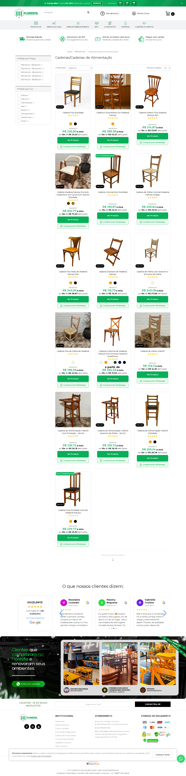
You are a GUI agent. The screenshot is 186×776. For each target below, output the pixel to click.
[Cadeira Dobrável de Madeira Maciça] (112, 250)
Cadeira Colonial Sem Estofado (113, 192)
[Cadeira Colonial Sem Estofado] (112, 171)
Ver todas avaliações (35, 618)
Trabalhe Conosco (63, 742)
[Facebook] (27, 727)
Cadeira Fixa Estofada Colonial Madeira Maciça (73, 511)
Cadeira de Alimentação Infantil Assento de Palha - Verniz (112, 431)
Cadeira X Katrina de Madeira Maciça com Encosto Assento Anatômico (112, 354)
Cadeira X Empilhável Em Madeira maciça (112, 113)
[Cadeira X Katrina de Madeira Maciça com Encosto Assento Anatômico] (112, 330)
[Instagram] (33, 727)
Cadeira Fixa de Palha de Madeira (73, 351)
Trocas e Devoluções (64, 739)
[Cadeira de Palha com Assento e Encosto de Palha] (152, 250)
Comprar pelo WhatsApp (74, 147)
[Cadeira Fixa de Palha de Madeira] (73, 330)
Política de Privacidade (41, 756)
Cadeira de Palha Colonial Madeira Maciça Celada (152, 193)
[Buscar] (88, 12)
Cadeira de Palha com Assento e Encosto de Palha (152, 272)
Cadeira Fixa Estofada (73, 112)
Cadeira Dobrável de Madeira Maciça (113, 272)
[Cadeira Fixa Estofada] (73, 91)
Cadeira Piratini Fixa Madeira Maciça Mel (152, 113)
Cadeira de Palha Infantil (152, 351)
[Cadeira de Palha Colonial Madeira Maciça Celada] (152, 171)
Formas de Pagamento (65, 732)
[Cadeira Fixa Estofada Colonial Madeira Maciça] (73, 489)
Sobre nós (59, 721)
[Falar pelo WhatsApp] (181, 759)
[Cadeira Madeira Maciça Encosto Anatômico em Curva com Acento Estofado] (73, 171)
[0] (168, 13)
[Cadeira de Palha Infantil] (152, 330)
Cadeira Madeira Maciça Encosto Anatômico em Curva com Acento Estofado (73, 195)
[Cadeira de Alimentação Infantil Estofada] (152, 409)
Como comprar (62, 728)
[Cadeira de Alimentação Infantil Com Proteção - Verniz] (73, 409)
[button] (93, 3)
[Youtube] (38, 727)
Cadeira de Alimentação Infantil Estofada (152, 431)
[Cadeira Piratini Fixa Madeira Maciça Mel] (152, 91)
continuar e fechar (162, 755)
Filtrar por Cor (26, 89)
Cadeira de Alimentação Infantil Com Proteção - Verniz (73, 431)
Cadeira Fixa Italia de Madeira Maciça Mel (73, 272)
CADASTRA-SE (153, 704)
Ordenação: (60, 68)
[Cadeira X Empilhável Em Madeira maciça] (112, 91)
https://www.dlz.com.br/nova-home (112, 724)
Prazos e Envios (62, 725)
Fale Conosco (61, 746)
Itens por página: (154, 68)
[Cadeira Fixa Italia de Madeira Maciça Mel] (73, 250)
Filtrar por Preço (27, 58)
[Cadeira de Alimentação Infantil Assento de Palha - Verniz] (112, 409)
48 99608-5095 (103, 728)
